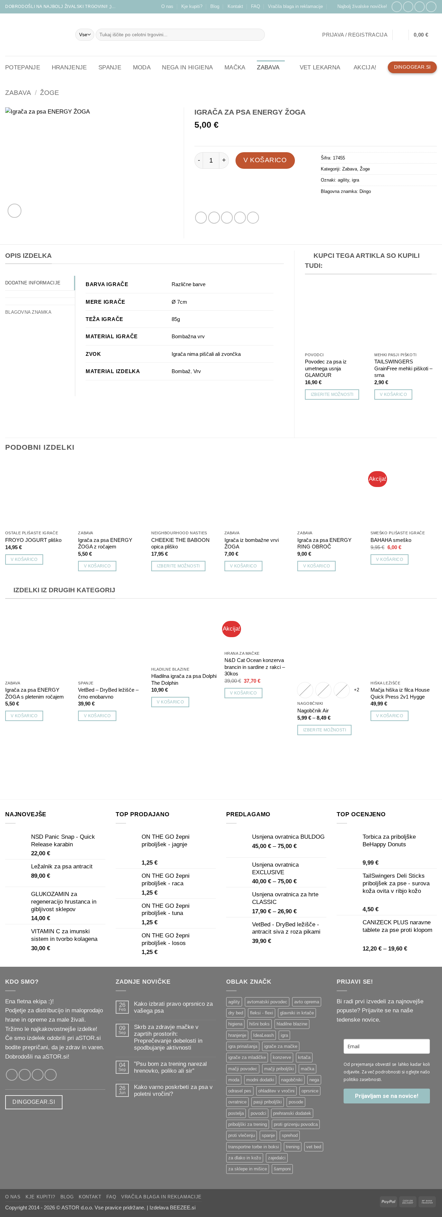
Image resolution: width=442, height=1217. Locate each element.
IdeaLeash (263, 1035)
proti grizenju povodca (296, 1124)
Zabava (18, 92)
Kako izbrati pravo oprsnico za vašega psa (173, 1007)
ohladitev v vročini (276, 1090)
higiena (235, 1023)
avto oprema (306, 1001)
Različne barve (188, 284)
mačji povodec (242, 1068)
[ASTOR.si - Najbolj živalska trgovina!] (35, 34)
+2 (356, 689)
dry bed (235, 1012)
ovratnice (237, 1101)
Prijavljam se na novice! (387, 1095)
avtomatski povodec (267, 1001)
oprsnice (309, 1090)
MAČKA (235, 67)
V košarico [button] (393, 394)
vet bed (313, 1146)
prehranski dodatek (292, 1113)
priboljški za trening (247, 1124)
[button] (359, 6)
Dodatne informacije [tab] (32, 282)
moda (233, 1079)
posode (296, 1101)
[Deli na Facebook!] (201, 217)
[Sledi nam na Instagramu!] (408, 6)
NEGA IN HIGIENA (187, 67)
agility (343, 180)
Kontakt (235, 6)
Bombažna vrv (188, 336)
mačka (307, 1068)
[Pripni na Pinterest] (240, 217)
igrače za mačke (280, 1046)
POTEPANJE (22, 67)
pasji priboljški (267, 1101)
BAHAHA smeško (391, 540)
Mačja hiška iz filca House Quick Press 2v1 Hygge (400, 693)
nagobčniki (291, 1079)
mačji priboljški (279, 1068)
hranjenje (237, 1035)
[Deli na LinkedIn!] (253, 217)
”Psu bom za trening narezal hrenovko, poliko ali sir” (170, 1067)
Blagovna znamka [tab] (28, 312)
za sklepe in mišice (247, 1168)
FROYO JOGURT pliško (33, 540)
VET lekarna (320, 67)
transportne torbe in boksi (253, 1146)
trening (292, 1146)
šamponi (282, 1168)
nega (314, 1079)
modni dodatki (260, 1079)
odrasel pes (239, 1090)
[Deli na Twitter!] (214, 217)
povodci (258, 1113)
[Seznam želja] (400, 34)
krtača (304, 1057)
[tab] (40, 294)
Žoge (49, 92)
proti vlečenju (241, 1135)
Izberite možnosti (332, 394)
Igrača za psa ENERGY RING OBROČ (324, 543)
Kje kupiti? (191, 6)
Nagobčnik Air (313, 710)
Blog (214, 6)
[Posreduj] (258, 35)
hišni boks (259, 1023)
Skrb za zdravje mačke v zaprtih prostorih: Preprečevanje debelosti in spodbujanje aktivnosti (168, 1037)
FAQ (255, 6)
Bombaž (181, 371)
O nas (167, 6)
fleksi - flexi (261, 1012)
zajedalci (277, 1157)
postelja (236, 1113)
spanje (268, 1135)
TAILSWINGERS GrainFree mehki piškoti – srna (403, 368)
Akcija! (365, 67)
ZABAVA (268, 67)
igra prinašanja (242, 1046)
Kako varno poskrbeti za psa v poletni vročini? (173, 1090)
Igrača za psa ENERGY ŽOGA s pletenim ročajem (34, 693)
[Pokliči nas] (431, 6)
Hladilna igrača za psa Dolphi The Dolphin (184, 679)
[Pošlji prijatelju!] (227, 217)
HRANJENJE (69, 67)
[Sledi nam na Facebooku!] (397, 6)
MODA (142, 67)
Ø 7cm (179, 302)
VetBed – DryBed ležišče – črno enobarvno (108, 693)
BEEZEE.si (182, 1207)
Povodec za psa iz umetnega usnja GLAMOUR (326, 368)
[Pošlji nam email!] (419, 6)
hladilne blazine (292, 1023)
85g (176, 319)
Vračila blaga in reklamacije (295, 6)
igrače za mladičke (247, 1057)
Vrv (197, 371)
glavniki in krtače (297, 1012)
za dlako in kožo (244, 1157)
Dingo (365, 191)
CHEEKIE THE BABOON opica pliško (180, 543)
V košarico (265, 160)
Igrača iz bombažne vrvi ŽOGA (251, 543)
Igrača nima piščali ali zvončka (206, 354)
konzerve (282, 1057)
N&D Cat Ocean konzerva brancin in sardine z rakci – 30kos (254, 666)
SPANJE (109, 67)
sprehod (290, 1135)
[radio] (305, 690)
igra (355, 180)
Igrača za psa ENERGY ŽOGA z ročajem (105, 543)
